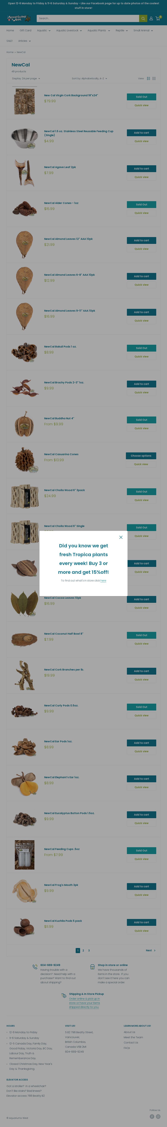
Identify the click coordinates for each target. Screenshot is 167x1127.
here (103, 580)
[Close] (121, 537)
